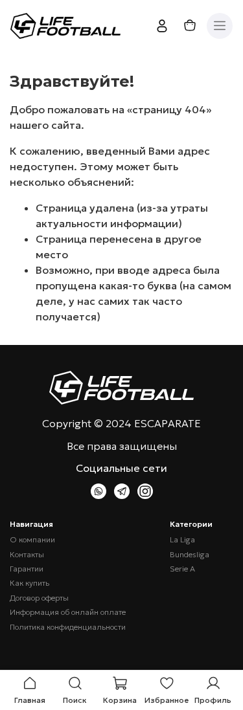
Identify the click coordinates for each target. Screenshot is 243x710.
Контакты (27, 554)
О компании (32, 539)
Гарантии (26, 568)
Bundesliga (189, 554)
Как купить (29, 583)
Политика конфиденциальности (68, 627)
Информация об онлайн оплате (68, 612)
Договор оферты (39, 598)
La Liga (182, 539)
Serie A (182, 568)
